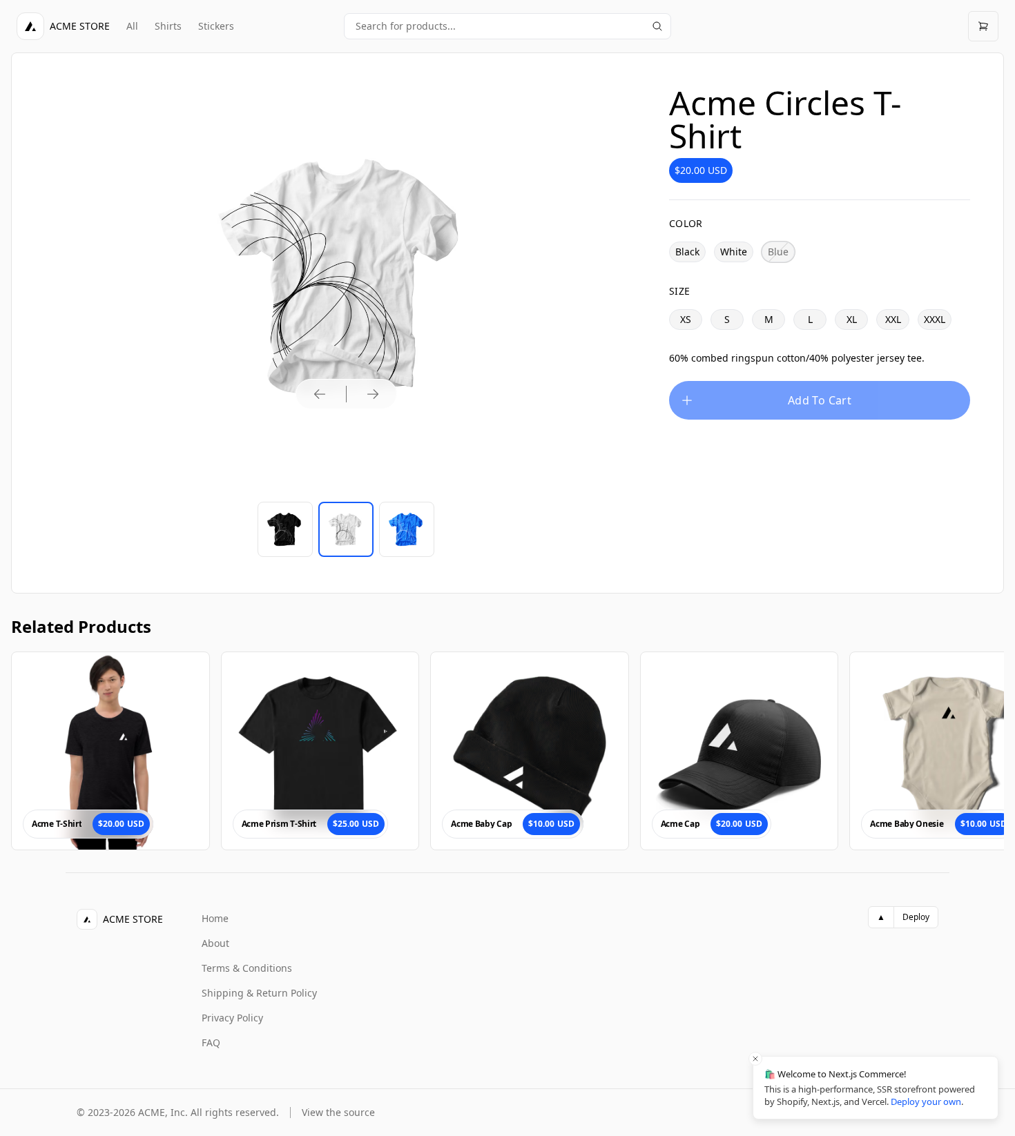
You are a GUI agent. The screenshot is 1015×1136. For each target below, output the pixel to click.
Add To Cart (819, 400)
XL (852, 319)
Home (215, 918)
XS (685, 319)
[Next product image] (372, 394)
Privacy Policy (232, 1017)
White (733, 251)
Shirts (168, 25)
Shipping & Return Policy (259, 992)
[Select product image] (285, 529)
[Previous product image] (319, 394)
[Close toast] (755, 1059)
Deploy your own (926, 1101)
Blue (778, 251)
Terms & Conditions (247, 968)
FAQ (211, 1042)
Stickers (216, 25)
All (132, 25)
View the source (338, 1112)
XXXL (934, 319)
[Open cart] (983, 26)
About (215, 943)
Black (687, 251)
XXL (893, 319)
